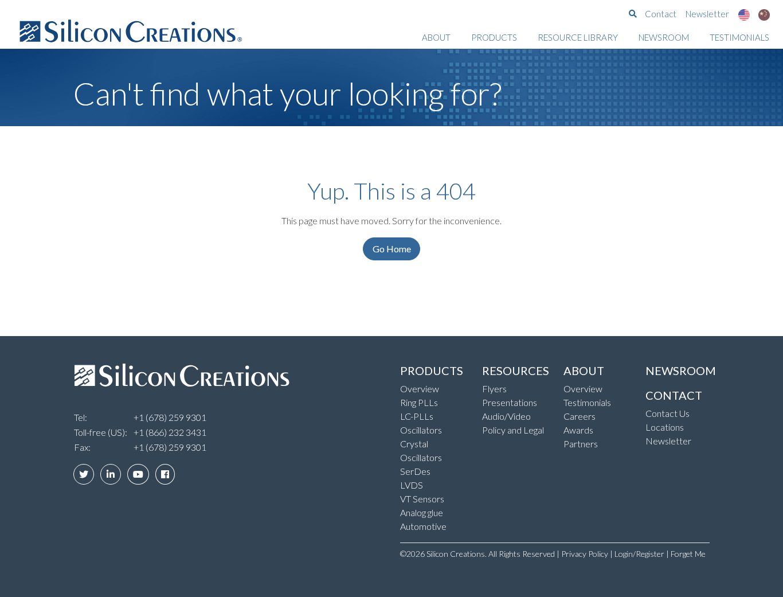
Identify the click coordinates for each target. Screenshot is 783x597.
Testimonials (739, 37)
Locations (664, 427)
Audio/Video (506, 416)
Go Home (392, 248)
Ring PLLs (419, 402)
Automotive (423, 526)
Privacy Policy (584, 554)
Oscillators (421, 429)
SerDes (415, 471)
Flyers (494, 388)
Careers (579, 416)
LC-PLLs (416, 416)
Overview (419, 388)
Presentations (509, 402)
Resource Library (578, 37)
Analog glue (421, 512)
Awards (578, 429)
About (436, 37)
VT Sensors (422, 498)
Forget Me (688, 554)
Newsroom (664, 37)
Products (494, 37)
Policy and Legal (513, 429)
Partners (580, 443)
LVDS (411, 484)
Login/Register (639, 554)
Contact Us (667, 413)
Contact (660, 14)
